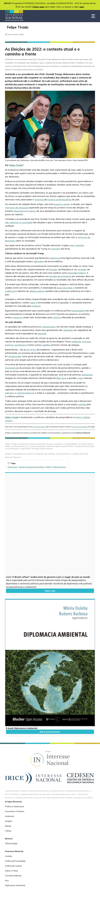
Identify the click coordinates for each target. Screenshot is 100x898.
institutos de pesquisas (16, 207)
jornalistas (20, 345)
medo (32, 302)
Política (48, 467)
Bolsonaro (19, 211)
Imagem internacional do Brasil (31, 467)
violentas (39, 199)
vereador (82, 269)
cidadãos (46, 345)
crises (80, 378)
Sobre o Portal (11, 871)
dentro (26, 349)
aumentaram (78, 310)
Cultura (8, 831)
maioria (32, 211)
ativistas (86, 341)
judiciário (9, 393)
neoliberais (87, 374)
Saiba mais (50, 591)
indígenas (76, 341)
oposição (41, 333)
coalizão (82, 404)
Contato (8, 856)
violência (9, 291)
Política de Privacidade (15, 861)
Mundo (8, 826)
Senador (53, 269)
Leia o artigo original (79, 427)
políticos (9, 345)
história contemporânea (59, 199)
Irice (7, 880)
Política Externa (59, 467)
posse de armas (64, 287)
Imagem (8, 821)
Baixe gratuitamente (50, 732)
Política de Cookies (13, 866)
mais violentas (77, 245)
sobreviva (55, 258)
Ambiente (9, 816)
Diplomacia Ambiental (15, 885)
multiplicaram (49, 326)
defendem (39, 261)
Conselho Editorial (13, 875)
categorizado (14, 356)
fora (34, 349)
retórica (56, 317)
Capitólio (55, 248)
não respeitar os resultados (18, 222)
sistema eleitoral (25, 393)
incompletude (12, 367)
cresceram (17, 317)
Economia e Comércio (14, 811)
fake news (61, 378)
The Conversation (38, 427)
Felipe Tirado (17, 27)
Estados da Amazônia (60, 276)
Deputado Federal (77, 272)
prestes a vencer (62, 204)
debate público (37, 291)
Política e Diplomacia (14, 806)
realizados (68, 330)
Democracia (12, 467)
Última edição (11, 843)
